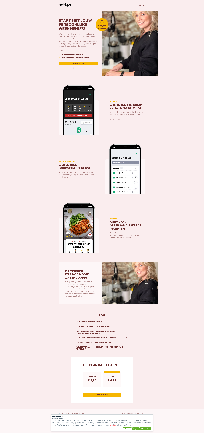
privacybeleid (112, 425)
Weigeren (136, 429)
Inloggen (141, 5)
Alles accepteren (145, 429)
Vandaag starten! (78, 63)
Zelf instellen (127, 429)
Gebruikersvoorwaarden (128, 413)
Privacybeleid (141, 413)
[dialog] (102, 422)
